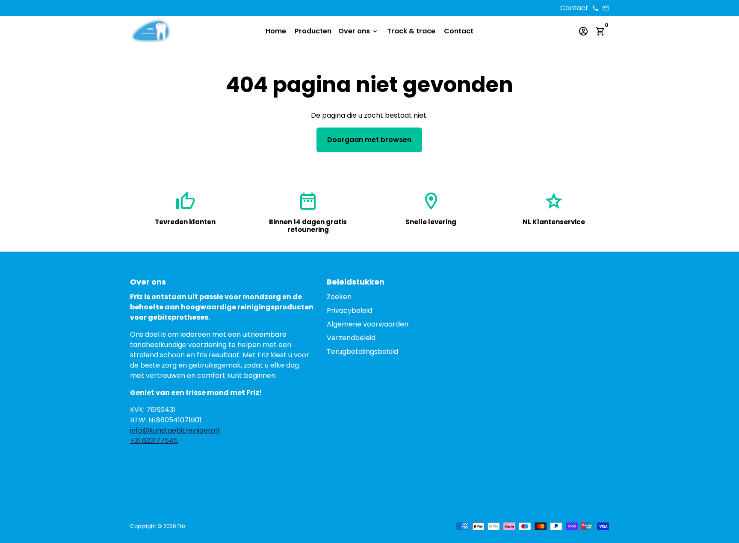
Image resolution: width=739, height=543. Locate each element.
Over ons (358, 31)
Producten (313, 31)
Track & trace (411, 31)
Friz (181, 526)
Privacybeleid (349, 310)
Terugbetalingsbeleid (362, 351)
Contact (458, 31)
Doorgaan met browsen (369, 140)
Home (276, 31)
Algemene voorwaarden (367, 324)
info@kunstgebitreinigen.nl (174, 430)
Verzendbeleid (351, 338)
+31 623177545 (154, 440)
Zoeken (339, 297)
